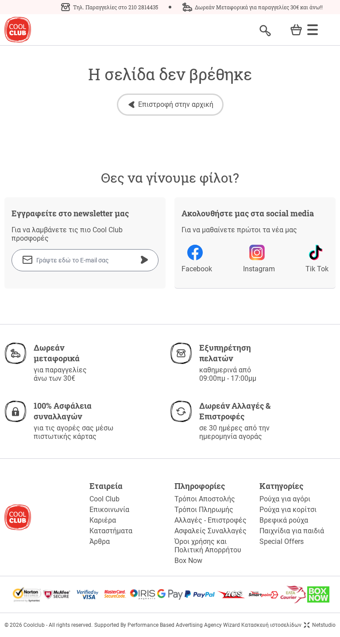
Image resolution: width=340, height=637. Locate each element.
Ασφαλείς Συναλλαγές (210, 531)
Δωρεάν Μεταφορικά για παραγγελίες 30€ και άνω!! (259, 7)
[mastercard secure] (115, 594)
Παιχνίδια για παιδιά (291, 531)
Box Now (188, 560)
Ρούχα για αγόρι (284, 499)
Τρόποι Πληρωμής (203, 509)
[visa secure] (87, 594)
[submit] (144, 259)
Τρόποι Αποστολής (204, 499)
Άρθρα (99, 541)
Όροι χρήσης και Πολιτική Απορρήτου (207, 545)
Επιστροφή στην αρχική (175, 104)
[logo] (17, 30)
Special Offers (281, 541)
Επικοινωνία (109, 509)
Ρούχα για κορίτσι (288, 509)
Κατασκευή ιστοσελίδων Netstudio (288, 625)
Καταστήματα (110, 531)
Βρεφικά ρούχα (283, 520)
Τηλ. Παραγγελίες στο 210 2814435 (115, 7)
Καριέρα (102, 520)
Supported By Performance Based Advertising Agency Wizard (167, 625)
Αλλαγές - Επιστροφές (210, 520)
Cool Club (104, 499)
